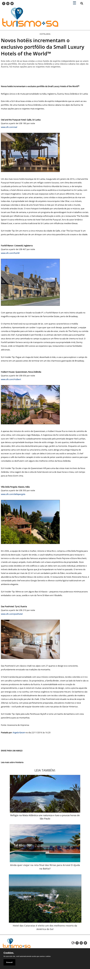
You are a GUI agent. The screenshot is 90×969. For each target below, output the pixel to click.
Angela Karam (18, 732)
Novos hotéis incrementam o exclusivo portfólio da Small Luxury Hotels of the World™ (42, 47)
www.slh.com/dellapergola (13, 494)
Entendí (9, 962)
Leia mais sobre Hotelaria (12, 762)
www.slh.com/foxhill (10, 253)
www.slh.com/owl (9, 127)
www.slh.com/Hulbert (11, 379)
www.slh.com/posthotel (12, 614)
